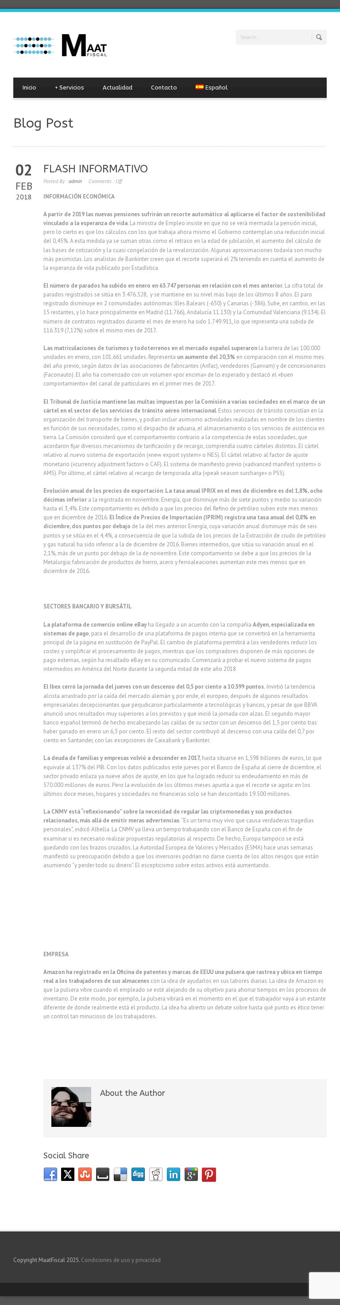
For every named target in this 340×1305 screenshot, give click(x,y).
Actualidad (117, 87)
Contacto (164, 87)
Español (216, 87)
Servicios (69, 87)
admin (75, 181)
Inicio (29, 87)
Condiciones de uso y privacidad (121, 1260)
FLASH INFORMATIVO (95, 169)
